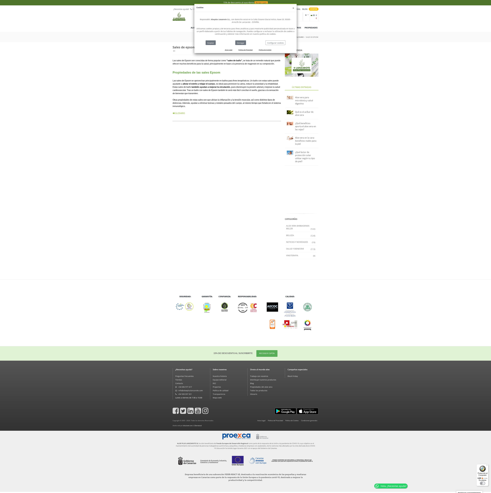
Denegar (240, 43)
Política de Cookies (265, 50)
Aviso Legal (228, 50)
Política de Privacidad (245, 50)
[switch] (482, 483)
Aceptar (210, 43)
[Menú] (486, 465)
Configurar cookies (275, 43)
